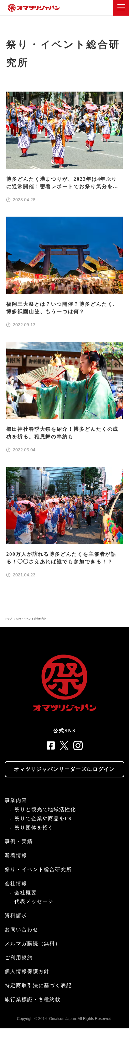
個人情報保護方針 (27, 971)
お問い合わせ (22, 929)
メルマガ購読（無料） (33, 943)
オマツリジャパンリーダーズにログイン (64, 769)
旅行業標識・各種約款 (33, 999)
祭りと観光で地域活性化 (45, 809)
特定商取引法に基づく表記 (38, 985)
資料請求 (16, 915)
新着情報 (16, 855)
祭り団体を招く (34, 827)
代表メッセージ (34, 901)
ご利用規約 (19, 957)
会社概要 (25, 892)
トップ (8, 618)
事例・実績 (19, 841)
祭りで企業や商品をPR (43, 818)
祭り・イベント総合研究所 (31, 618)
